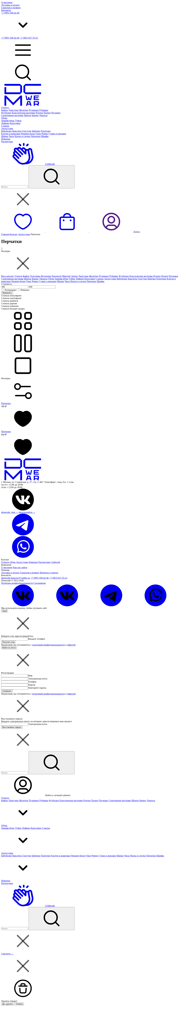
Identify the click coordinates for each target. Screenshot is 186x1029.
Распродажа (7, 141)
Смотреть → (7, 953)
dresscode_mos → (9, 512)
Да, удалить (7, 1004)
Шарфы (45, 136)
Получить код (8, 642)
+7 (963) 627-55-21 (29, 38)
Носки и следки (22, 136)
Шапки (4, 136)
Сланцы (5, 126)
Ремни (45, 133)
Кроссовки (15, 123)
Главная (5, 234)
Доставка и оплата (10, 5)
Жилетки (23, 110)
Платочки (46, 131)
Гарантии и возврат (11, 7)
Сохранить (7, 691)
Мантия (66, 276)
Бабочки (36, 131)
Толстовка (35, 276)
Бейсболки (6, 131)
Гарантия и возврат (29, 572)
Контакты (6, 10)
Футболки (6, 113)
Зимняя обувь (8, 120)
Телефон (32, 681)
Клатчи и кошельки (10, 133)
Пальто (47, 113)
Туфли (18, 120)
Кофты (4, 110)
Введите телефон (36, 639)
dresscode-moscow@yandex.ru (15, 578)
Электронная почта (37, 678)
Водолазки (46, 276)
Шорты (27, 115)
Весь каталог (7, 276)
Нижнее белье (28, 133)
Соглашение (40, 583)
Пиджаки (55, 113)
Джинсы (43, 115)
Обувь (4, 118)
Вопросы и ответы (49, 572)
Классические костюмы (23, 113)
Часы (11, 136)
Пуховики (34, 110)
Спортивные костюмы (12, 115)
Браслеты (17, 131)
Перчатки (35, 136)
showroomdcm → (27, 512)
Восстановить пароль (11, 727)
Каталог (14, 234)
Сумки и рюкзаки (57, 133)
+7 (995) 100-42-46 (10, 13)
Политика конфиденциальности (17, 583)
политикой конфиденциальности (48, 645)
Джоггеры (13, 110)
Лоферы (5, 123)
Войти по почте (9, 648)
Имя (30, 675)
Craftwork (50, 164)
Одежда (5, 107)
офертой (71, 645)
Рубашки (43, 110)
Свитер (74, 276)
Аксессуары (7, 128)
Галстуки (26, 131)
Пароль (31, 685)
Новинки (5, 139)
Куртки (39, 113)
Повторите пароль (37, 688)
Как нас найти (20, 567)
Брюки (35, 115)
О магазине (6, 2)
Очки (38, 133)
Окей (4, 611)
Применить (7, 293)
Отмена (19, 1004)
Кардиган (57, 276)
